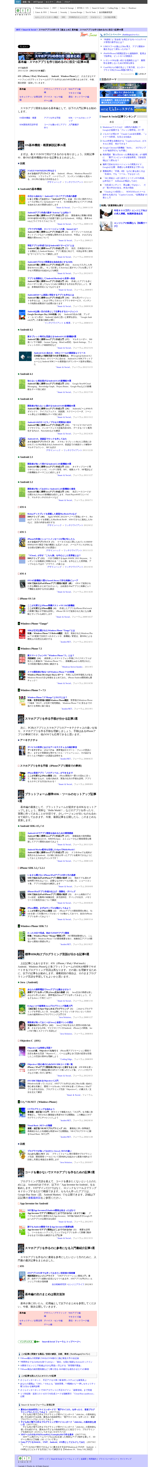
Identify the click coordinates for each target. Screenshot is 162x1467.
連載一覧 (26, 2)
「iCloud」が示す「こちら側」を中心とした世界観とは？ (54, 555)
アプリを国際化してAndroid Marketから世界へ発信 (51, 278)
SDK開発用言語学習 (28, 124)
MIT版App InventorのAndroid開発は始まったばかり (52, 1210)
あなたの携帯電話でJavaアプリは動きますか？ (49, 989)
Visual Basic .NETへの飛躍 (40, 1125)
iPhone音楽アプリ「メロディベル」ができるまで (50, 773)
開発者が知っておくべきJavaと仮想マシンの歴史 (50, 1022)
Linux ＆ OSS (41, 12)
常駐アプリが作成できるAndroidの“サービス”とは (51, 245)
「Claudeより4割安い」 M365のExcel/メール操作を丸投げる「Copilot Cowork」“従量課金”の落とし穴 (125, 194)
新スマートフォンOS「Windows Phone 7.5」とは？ (51, 655)
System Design (76, 12)
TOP (18, 2)
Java (123, 8)
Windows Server (42, 8)
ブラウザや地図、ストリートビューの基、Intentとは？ (53, 229)
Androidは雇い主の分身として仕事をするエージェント (53, 311)
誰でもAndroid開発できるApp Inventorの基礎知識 (51, 1227)
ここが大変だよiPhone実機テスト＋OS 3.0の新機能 (51, 605)
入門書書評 (74, 124)
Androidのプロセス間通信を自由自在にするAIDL (50, 262)
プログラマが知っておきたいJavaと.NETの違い (50, 1151)
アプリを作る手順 (52, 118)
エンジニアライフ (76, 1284)
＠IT (18, 29)
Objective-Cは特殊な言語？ (40, 1048)
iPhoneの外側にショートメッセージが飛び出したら (51, 539)
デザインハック (54, 182)
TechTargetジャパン (130, 35)
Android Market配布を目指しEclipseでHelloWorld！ (52, 849)
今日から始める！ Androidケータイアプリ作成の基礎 (52, 196)
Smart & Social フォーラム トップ (64, 1459)
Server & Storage (67, 8)
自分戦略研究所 (105, 12)
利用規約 (92, 1459)
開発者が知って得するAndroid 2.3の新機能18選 (49, 464)
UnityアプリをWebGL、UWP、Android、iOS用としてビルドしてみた (53, 1442)
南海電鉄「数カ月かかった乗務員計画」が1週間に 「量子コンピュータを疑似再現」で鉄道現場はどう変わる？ (125, 157)
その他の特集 (110, 17)
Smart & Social (98, 8)
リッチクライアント (74, 182)
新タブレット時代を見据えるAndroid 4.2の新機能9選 (52, 336)
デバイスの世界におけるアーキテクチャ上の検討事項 (52, 747)
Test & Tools (91, 12)
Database (132, 8)
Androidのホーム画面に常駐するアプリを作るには (51, 295)
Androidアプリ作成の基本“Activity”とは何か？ (49, 212)
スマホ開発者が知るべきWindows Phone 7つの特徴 (51, 672)
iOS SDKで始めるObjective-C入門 (43, 1081)
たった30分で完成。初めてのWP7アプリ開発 (48, 933)
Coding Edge (113, 8)
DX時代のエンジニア (78, 17)
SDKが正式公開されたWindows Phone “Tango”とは (51, 630)
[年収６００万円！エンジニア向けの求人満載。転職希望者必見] (106, 213)
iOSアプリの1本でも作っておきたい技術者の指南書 (51, 1273)
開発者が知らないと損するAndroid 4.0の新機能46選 (51, 406)
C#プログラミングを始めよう (41, 1109)
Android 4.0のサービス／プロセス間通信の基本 (49, 422)
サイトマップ (125, 1459)
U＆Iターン (95, 17)
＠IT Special (38, 2)
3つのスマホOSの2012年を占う (42, 170)
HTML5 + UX (83, 8)
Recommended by (128, 74)
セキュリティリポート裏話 (46, 17)
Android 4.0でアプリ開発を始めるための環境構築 (50, 833)
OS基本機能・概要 (27, 118)
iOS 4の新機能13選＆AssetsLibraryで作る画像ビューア (53, 580)
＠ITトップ (43, 1459)
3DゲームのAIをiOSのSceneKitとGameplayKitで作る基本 (47, 1434)
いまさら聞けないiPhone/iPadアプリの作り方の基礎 (51, 875)
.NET (54, 8)
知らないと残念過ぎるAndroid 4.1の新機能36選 (49, 381)
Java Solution (65, 1017)
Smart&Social (88, 34)
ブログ (67, 2)
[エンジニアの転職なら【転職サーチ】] (106, 226)
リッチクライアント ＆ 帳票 (57, 323)
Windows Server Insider (72, 667)
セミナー (49, 2)
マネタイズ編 (75, 93)
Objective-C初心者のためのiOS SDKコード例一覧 (50, 1064)
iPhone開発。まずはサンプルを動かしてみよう (49, 908)
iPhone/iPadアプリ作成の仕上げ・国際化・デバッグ (51, 891)
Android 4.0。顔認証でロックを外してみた (47, 439)
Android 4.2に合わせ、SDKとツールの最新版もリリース (60, 353)
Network (53, 12)
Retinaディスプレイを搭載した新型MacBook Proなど (52, 514)
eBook (58, 2)
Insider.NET (66, 642)
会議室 (83, 1459)
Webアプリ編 (75, 89)
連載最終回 (34, 1197)
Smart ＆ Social (63, 207)
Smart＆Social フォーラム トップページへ (60, 1341)
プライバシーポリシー (108, 1459)
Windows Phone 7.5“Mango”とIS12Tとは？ (47, 697)
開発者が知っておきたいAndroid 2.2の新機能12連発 (51, 489)
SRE (63, 17)
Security (63, 12)
